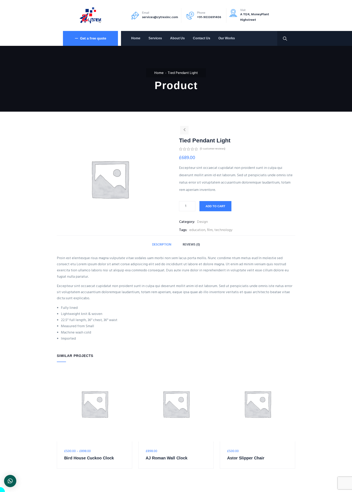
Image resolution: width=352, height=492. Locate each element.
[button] (10, 481)
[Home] (90, 15)
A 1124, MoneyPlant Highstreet (254, 17)
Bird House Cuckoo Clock (89, 458)
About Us (177, 38)
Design (202, 222)
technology (223, 230)
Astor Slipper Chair (245, 458)
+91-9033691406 (209, 17)
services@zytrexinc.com (160, 17)
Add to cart (215, 206)
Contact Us (201, 38)
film (210, 230)
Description (161, 244)
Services (155, 38)
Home (135, 38)
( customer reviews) (212, 148)
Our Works (226, 38)
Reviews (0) (191, 244)
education (197, 230)
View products (59, 427)
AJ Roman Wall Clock (166, 458)
